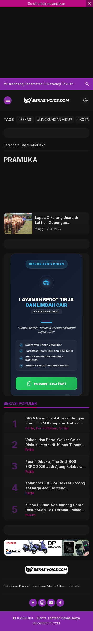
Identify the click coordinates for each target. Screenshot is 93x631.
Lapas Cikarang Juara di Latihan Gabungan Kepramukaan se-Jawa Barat (60, 222)
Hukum (30, 515)
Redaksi (74, 586)
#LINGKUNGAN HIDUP (54, 119)
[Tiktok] (60, 603)
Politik (29, 450)
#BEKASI (25, 119)
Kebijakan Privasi (16, 586)
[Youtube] (51, 603)
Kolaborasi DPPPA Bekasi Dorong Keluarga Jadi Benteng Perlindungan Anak (55, 488)
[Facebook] (33, 603)
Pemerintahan (46, 428)
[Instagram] (42, 603)
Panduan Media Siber (49, 586)
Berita (29, 428)
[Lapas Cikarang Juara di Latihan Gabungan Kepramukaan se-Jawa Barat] (18, 223)
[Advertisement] (46, 189)
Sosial (63, 428)
